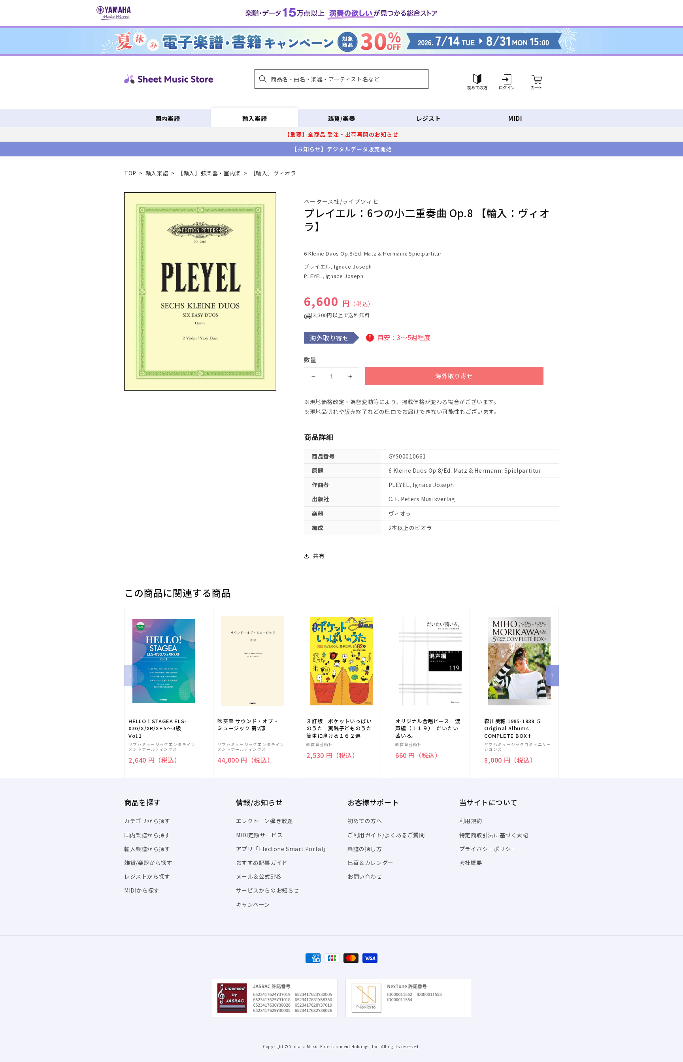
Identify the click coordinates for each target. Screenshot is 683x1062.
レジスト (428, 118)
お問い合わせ (364, 876)
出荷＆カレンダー (370, 863)
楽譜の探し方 (364, 849)
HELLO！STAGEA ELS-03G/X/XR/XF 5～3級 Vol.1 (157, 728)
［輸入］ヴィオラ (273, 173)
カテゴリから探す (147, 821)
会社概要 (470, 863)
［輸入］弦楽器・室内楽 (209, 173)
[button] (341, 79)
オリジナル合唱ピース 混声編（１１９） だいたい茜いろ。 (427, 728)
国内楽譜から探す (147, 835)
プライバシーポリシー (488, 849)
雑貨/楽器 (341, 118)
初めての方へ (364, 821)
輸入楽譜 (254, 118)
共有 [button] (319, 556)
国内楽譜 (167, 118)
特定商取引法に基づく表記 (493, 835)
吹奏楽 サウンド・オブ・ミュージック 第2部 (248, 725)
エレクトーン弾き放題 (264, 821)
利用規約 (470, 821)
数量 (310, 359)
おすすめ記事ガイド (262, 863)
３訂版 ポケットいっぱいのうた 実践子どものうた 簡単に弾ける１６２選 (341, 728)
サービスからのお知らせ (268, 890)
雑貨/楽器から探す (148, 863)
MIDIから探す (142, 890)
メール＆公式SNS (258, 876)
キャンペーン (253, 904)
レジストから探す (147, 876)
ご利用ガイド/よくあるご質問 (386, 835)
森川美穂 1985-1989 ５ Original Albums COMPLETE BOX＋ (512, 728)
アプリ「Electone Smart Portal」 (282, 849)
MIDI (515, 118)
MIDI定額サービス (259, 835)
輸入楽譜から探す (147, 849)
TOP (130, 173)
